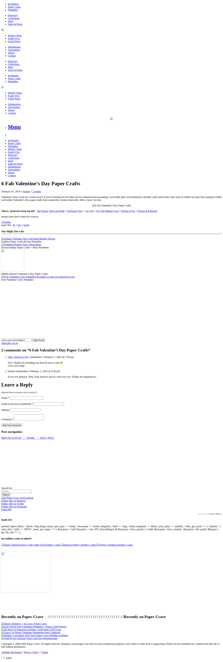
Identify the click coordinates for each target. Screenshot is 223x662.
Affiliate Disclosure (11, 652)
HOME (31, 438)
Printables (13, 9)
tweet (26, 225)
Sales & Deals (15, 24)
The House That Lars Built (50, 211)
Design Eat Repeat (147, 211)
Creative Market (215, 514)
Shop (10, 21)
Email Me (6, 509)
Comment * (7, 419)
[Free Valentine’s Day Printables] (38, 276)
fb (14, 225)
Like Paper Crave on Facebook (17, 497)
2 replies (36, 191)
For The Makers (104, 211)
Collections (13, 18)
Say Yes (90, 211)
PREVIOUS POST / (13, 438)
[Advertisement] (28, 304)
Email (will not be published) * (17, 404)
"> (19, 532)
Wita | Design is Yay (18, 357)
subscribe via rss (9, 343)
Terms (45, 652)
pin (19, 225)
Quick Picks (14, 41)
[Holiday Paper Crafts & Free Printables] (28, 238)
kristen (26, 191)
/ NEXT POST (45, 438)
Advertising (14, 50)
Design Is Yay (128, 211)
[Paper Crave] (2, 30)
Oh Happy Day (75, 211)
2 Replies (6, 222)
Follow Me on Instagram (14, 506)
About (11, 52)
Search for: (7, 488)
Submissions (14, 47)
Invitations (13, 4)
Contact (12, 55)
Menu (14, 127)
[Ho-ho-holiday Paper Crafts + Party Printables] (21, 244)
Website (5, 410)
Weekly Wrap (15, 35)
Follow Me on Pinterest (13, 500)
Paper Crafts (14, 7)
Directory (13, 15)
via (116, 211)
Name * (5, 398)
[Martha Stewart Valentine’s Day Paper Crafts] (12, 271)
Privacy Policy (31, 652)
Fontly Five (14, 38)
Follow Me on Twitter (12, 503)
